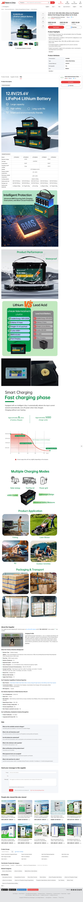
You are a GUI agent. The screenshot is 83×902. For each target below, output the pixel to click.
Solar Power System (51, 682)
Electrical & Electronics (9, 9)
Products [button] (22, 2)
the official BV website (31, 629)
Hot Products (15, 893)
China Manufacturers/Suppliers (31, 893)
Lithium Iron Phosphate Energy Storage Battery (24, 880)
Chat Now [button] (74, 27)
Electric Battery (43, 877)
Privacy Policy (61, 897)
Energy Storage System (36, 682)
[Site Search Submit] (52, 2)
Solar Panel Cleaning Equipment (48, 854)
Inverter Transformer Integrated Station (9, 854)
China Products (21, 893)
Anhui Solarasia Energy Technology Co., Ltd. (58, 17)
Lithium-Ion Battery (18, 871)
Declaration (55, 897)
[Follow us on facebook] (71, 889)
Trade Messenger (22, 889)
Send (11, 790)
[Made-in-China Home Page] (8, 2)
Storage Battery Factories (20, 877)
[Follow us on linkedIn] (81, 889)
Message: (6, 779)
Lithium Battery (34, 9)
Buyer (53, 6)
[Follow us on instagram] (75, 889)
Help (59, 6)
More (2, 885)
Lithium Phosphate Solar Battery (55, 877)
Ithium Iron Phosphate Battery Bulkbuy (10, 883)
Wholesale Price (49, 893)
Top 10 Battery (61, 880)
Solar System (44, 859)
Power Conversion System (26, 854)
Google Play (12, 889)
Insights (68, 893)
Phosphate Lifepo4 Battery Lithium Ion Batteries (46, 880)
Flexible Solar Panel (19, 682)
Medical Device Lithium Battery (31, 871)
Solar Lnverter (27, 682)
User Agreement (48, 897)
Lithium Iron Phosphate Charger (70, 877)
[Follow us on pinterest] (79, 889)
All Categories (6, 6)
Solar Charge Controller (6, 856)
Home (2, 9)
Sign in (80, 3)
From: (7, 772)
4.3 (66, 78)
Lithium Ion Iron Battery (7, 880)
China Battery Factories (7, 877)
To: (7, 776)
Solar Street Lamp (65, 854)
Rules (81, 6)
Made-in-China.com (36, 895)
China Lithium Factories (32, 877)
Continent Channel (56, 893)
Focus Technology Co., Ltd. (32, 897)
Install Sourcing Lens (33, 889)
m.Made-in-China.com (44, 895)
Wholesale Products (41, 893)
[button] (48, 2)
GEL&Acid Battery (45, 856)
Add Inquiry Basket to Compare (24, 48)
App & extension (66, 6)
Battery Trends (70, 880)
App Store (4, 889)
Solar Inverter (4, 859)
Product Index (63, 893)
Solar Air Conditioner (25, 856)
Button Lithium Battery (7, 871)
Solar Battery (44, 682)
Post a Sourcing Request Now (37, 790)
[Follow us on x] (73, 889)
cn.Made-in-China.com (54, 895)
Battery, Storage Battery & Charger (22, 9)
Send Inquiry (56, 27)
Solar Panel (12, 682)
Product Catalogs (19, 851)
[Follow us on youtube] (77, 889)
